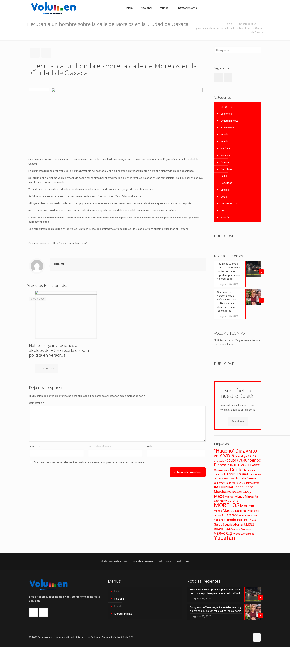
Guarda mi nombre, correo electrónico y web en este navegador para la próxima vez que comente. (89, 462)
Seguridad (226, 182)
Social (224, 196)
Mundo (225, 141)
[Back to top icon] (257, 637)
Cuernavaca (221, 470)
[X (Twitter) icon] (243, 637)
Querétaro (226, 169)
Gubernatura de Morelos (227, 482)
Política (225, 162)
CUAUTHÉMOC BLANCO (243, 465)
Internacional (228, 127)
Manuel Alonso (234, 496)
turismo (239, 525)
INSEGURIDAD (224, 487)
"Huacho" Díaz (229, 451)
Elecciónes (255, 474)
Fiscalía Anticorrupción (225, 478)
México (229, 510)
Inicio (229, 24)
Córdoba (239, 469)
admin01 (60, 264)
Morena (247, 506)
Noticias (225, 155)
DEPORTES (227, 106)
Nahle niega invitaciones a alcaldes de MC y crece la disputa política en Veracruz (59, 350)
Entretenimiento (229, 120)
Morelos (225, 134)
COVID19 (232, 460)
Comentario (36, 402)
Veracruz (226, 210)
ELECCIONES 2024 (236, 474)
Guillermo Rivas (250, 482)
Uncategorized (247, 24)
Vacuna (246, 529)
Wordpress (247, 533)
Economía (226, 113)
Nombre (34, 446)
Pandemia (253, 510)
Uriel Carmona (233, 529)
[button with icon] (218, 77)
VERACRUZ (223, 533)
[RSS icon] (247, 637)
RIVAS (253, 520)
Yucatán (225, 217)
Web (149, 446)
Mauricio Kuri (234, 501)
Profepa (217, 515)
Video (236, 533)
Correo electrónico (99, 446)
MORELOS (226, 505)
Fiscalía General (246, 478)
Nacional (226, 148)
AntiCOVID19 (224, 456)
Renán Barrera (237, 520)
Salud (224, 175)
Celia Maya (241, 456)
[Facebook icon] (239, 637)
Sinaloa (225, 189)
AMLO (251, 451)
